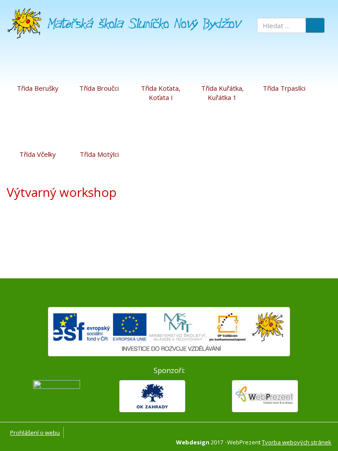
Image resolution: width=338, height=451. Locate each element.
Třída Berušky (38, 88)
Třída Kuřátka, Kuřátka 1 (222, 93)
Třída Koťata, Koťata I (160, 93)
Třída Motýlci (99, 154)
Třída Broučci (99, 88)
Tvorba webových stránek (296, 442)
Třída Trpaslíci (284, 88)
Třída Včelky (37, 154)
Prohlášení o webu (35, 432)
